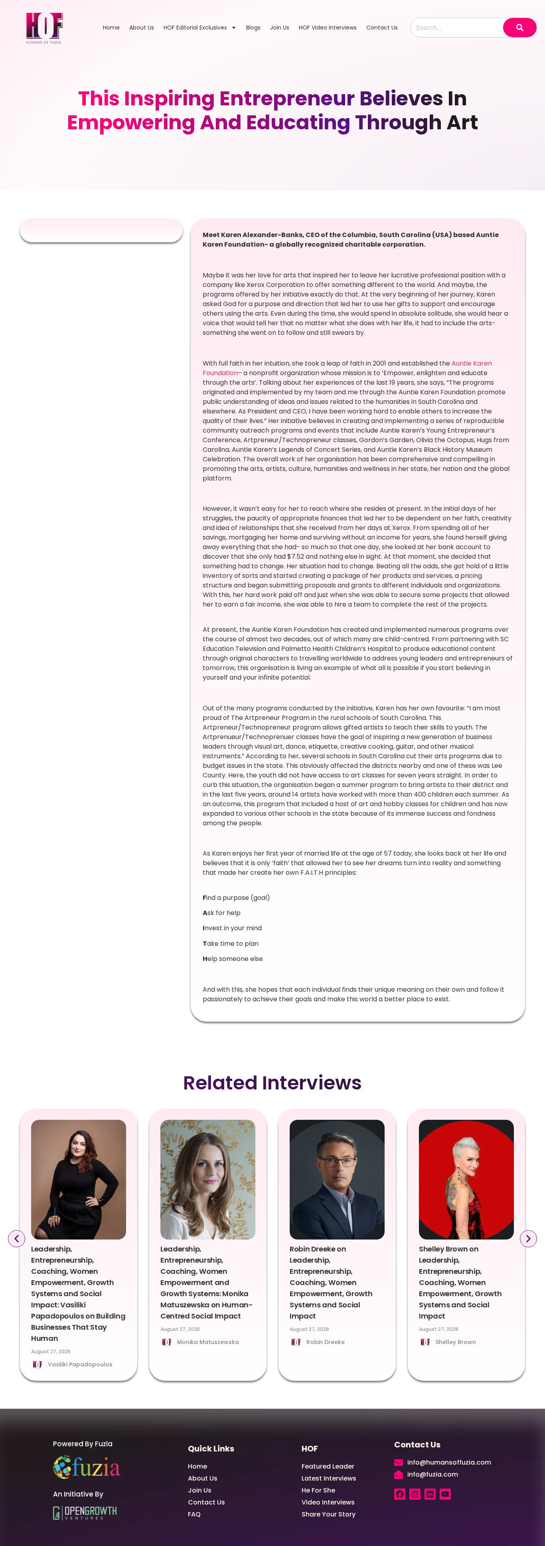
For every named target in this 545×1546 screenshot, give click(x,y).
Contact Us (382, 28)
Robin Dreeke (325, 1342)
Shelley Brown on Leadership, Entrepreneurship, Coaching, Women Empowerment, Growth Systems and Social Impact (460, 1282)
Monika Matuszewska (208, 1342)
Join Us (279, 28)
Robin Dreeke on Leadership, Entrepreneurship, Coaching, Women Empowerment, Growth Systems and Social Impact (331, 1282)
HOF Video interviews (328, 28)
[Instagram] (415, 1494)
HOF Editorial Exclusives (195, 28)
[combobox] (457, 27)
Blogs (253, 28)
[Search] (520, 27)
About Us (141, 28)
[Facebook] (399, 1494)
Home (111, 28)
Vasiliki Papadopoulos (80, 1364)
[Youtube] (445, 1494)
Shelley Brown (456, 1342)
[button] (16, 1238)
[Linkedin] (430, 1494)
